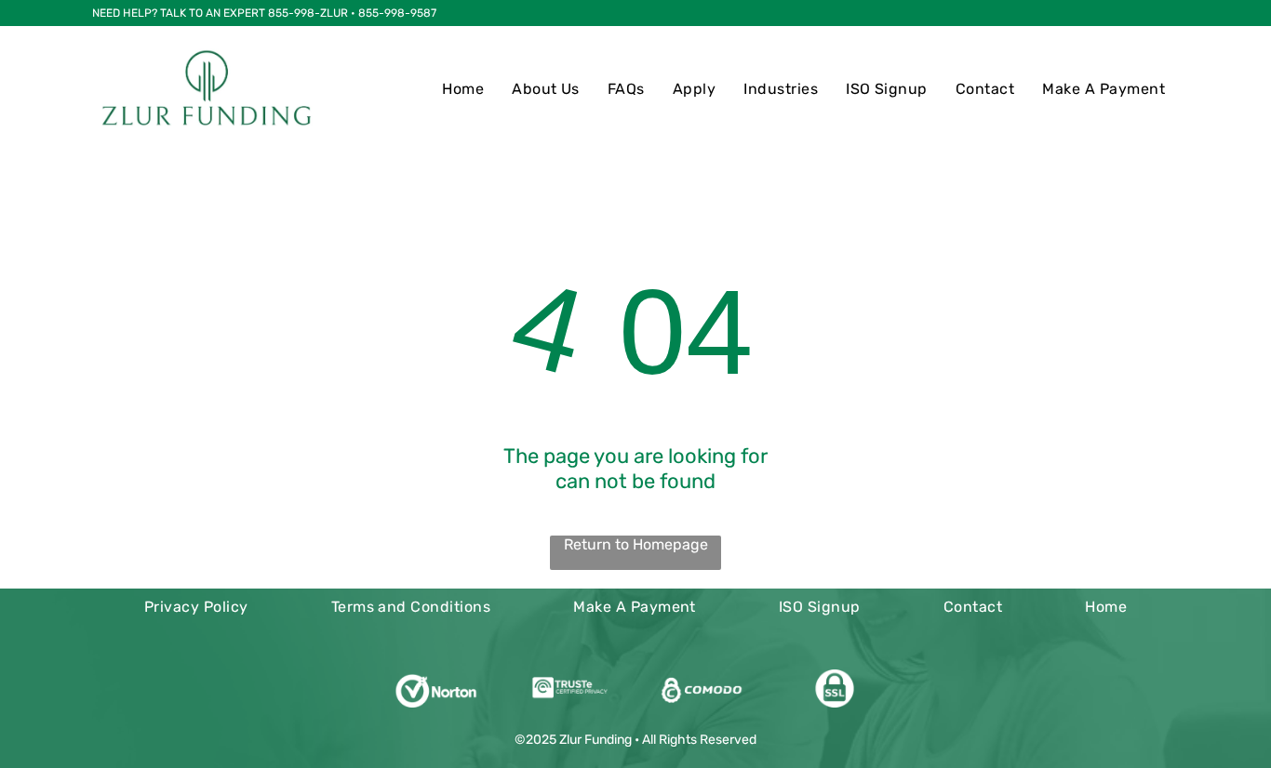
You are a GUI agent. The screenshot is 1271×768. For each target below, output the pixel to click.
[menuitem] (463, 89)
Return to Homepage (636, 544)
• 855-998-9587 (393, 13)
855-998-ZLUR (308, 13)
